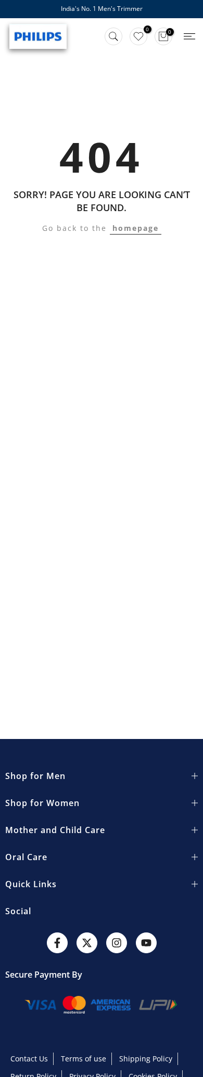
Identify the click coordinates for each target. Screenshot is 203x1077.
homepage (135, 228)
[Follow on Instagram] (116, 942)
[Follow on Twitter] (87, 942)
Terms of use (83, 1058)
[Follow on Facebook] (57, 942)
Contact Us (29, 1058)
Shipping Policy (145, 1058)
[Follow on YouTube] (146, 942)
